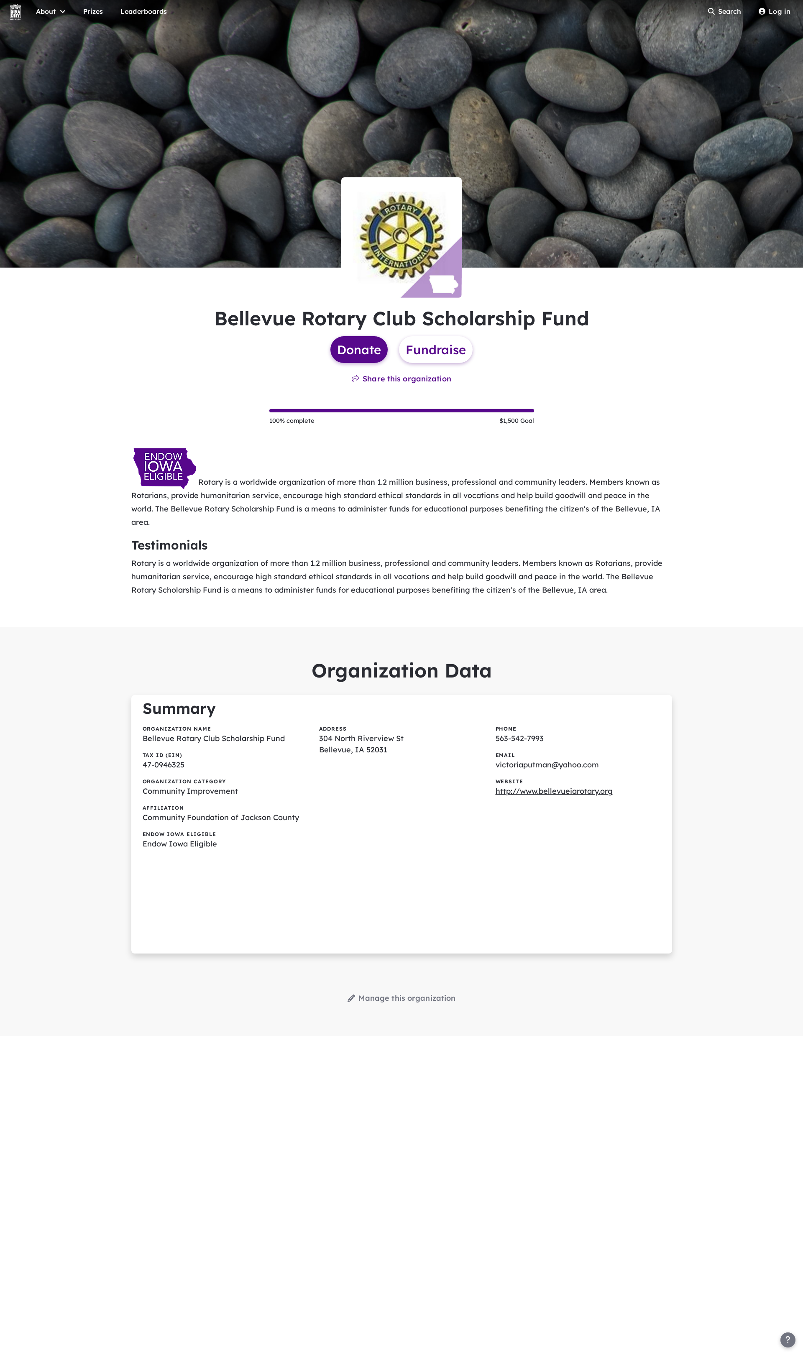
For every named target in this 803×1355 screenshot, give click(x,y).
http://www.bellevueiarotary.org (554, 791)
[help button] (787, 1339)
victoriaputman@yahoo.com (547, 765)
